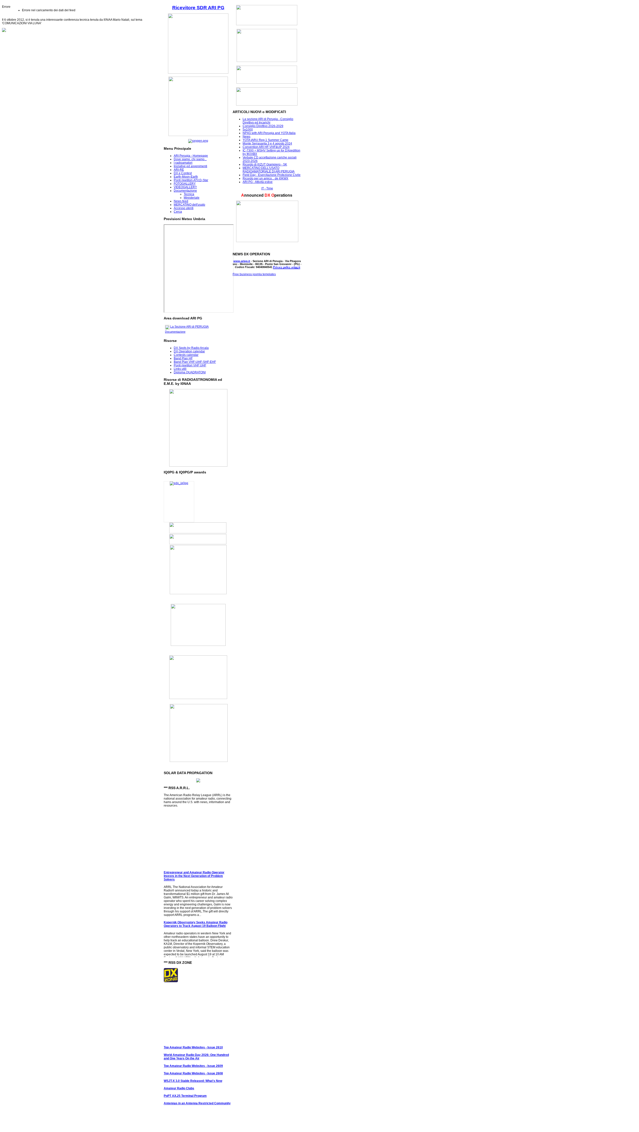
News (246, 136)
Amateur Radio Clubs (179, 1081)
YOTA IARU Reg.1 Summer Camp (265, 140)
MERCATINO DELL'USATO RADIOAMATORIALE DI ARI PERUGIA (269, 169)
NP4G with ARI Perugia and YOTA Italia (269, 133)
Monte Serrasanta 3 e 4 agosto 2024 (267, 143)
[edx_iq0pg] (179, 483)
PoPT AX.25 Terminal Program (185, 1089)
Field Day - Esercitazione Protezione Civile (272, 175)
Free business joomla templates (254, 274)
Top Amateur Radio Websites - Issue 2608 (193, 1066)
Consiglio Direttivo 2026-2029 (263, 126)
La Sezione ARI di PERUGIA (189, 326)
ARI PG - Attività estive (258, 182)
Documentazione (175, 331)
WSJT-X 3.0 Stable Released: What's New (193, 1074)
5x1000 (248, 129)
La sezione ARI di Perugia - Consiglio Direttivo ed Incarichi (268, 120)
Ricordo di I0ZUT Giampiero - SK (265, 164)
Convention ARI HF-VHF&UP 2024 (266, 147)
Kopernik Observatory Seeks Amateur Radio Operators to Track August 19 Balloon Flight (195, 917)
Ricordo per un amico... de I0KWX (265, 178)
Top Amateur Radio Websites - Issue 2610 (193, 1040)
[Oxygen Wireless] (198, 140)
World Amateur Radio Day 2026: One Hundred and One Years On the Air (196, 1049)
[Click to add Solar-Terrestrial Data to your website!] (198, 781)
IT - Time (267, 188)
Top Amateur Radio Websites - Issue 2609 (193, 1059)
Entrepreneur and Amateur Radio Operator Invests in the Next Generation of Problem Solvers (194, 869)
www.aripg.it (241, 261)
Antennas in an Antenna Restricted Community (197, 1096)
